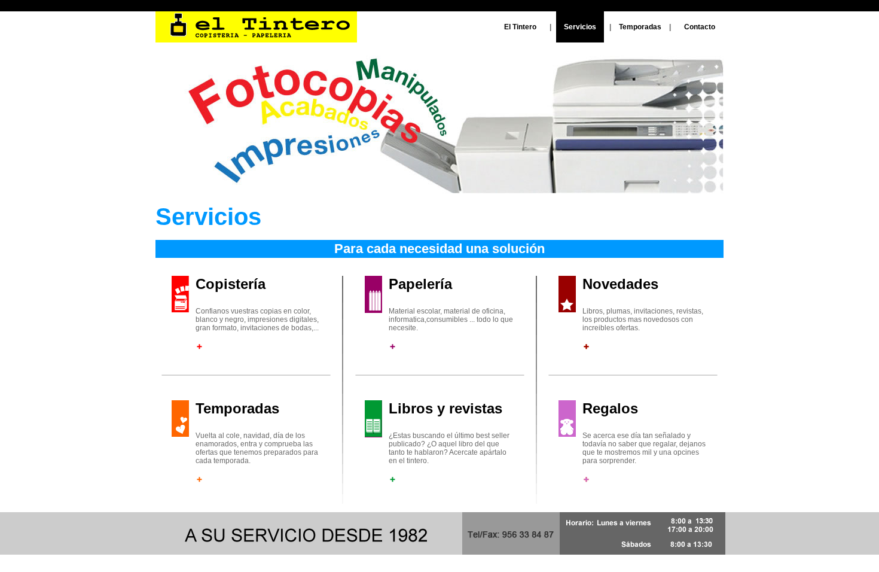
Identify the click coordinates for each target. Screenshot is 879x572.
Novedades (620, 284)
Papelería (420, 284)
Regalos (610, 408)
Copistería (230, 284)
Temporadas (640, 27)
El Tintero (520, 27)
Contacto (699, 27)
